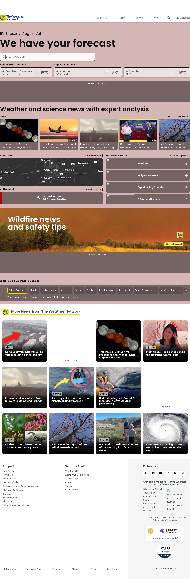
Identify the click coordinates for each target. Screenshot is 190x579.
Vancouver (13, 297)
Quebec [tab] (91, 290)
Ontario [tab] (79, 290)
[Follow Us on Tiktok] (168, 473)
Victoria (35, 297)
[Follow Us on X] (183, 473)
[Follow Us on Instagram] (153, 473)
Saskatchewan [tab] (49, 290)
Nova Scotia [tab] (124, 290)
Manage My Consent (13, 490)
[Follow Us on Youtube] (160, 473)
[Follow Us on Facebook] (145, 473)
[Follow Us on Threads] (175, 473)
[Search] (168, 17)
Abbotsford (74, 297)
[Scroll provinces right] (185, 290)
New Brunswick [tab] (107, 290)
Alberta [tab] (34, 290)
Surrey (25, 297)
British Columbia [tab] (17, 290)
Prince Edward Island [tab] (146, 290)
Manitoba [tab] (66, 290)
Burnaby (46, 297)
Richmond (59, 297)
